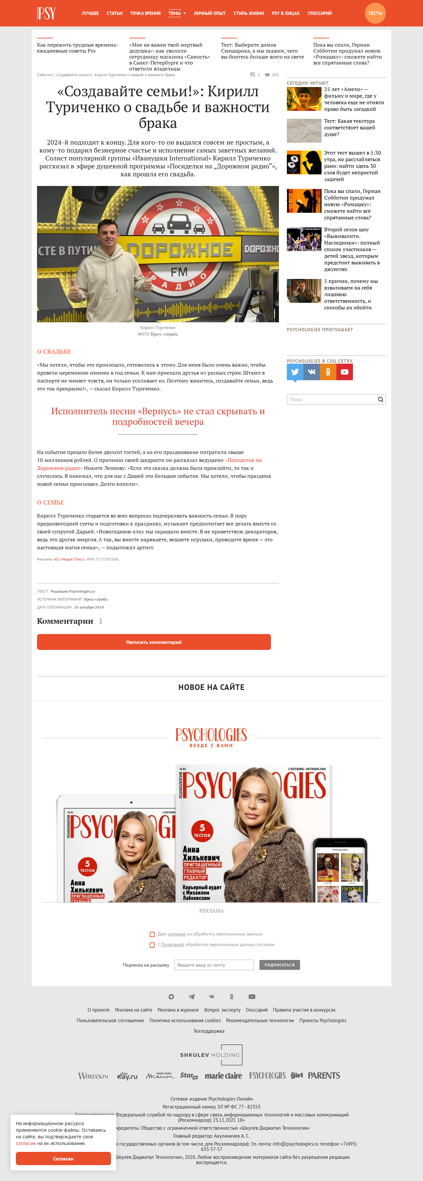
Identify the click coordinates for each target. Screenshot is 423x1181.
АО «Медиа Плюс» (69, 559)
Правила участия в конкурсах (304, 1010)
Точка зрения (145, 13)
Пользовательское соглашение (110, 1020)
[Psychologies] (47, 13)
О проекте (99, 1010)
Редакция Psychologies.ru (73, 591)
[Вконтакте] (212, 996)
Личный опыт (210, 13)
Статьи (114, 13)
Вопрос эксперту (222, 1010)
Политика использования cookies (185, 1020)
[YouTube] (252, 996)
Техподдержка (208, 1031)
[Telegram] (191, 996)
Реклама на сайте (133, 1010)
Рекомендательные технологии (260, 1020)
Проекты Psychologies (322, 1020)
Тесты (375, 13)
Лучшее (90, 13)
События (44, 74)
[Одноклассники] (232, 996)
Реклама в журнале (178, 1010)
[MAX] (171, 996)
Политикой (172, 944)
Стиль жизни (249, 13)
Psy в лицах (286, 13)
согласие (176, 934)
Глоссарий (320, 13)
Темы (175, 13)
